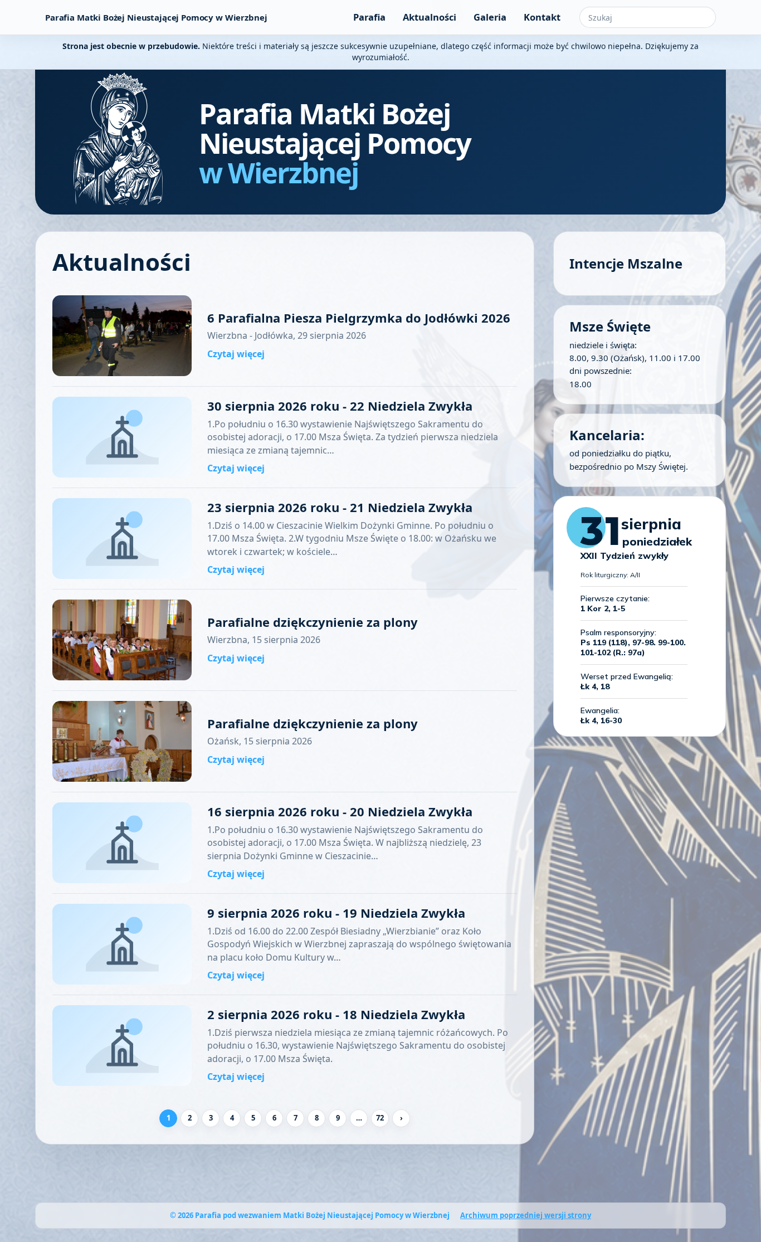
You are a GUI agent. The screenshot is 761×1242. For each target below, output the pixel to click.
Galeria (490, 17)
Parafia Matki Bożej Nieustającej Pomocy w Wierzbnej (156, 17)
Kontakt (542, 17)
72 (380, 1118)
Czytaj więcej (236, 354)
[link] (284, 336)
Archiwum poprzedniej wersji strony (525, 1215)
